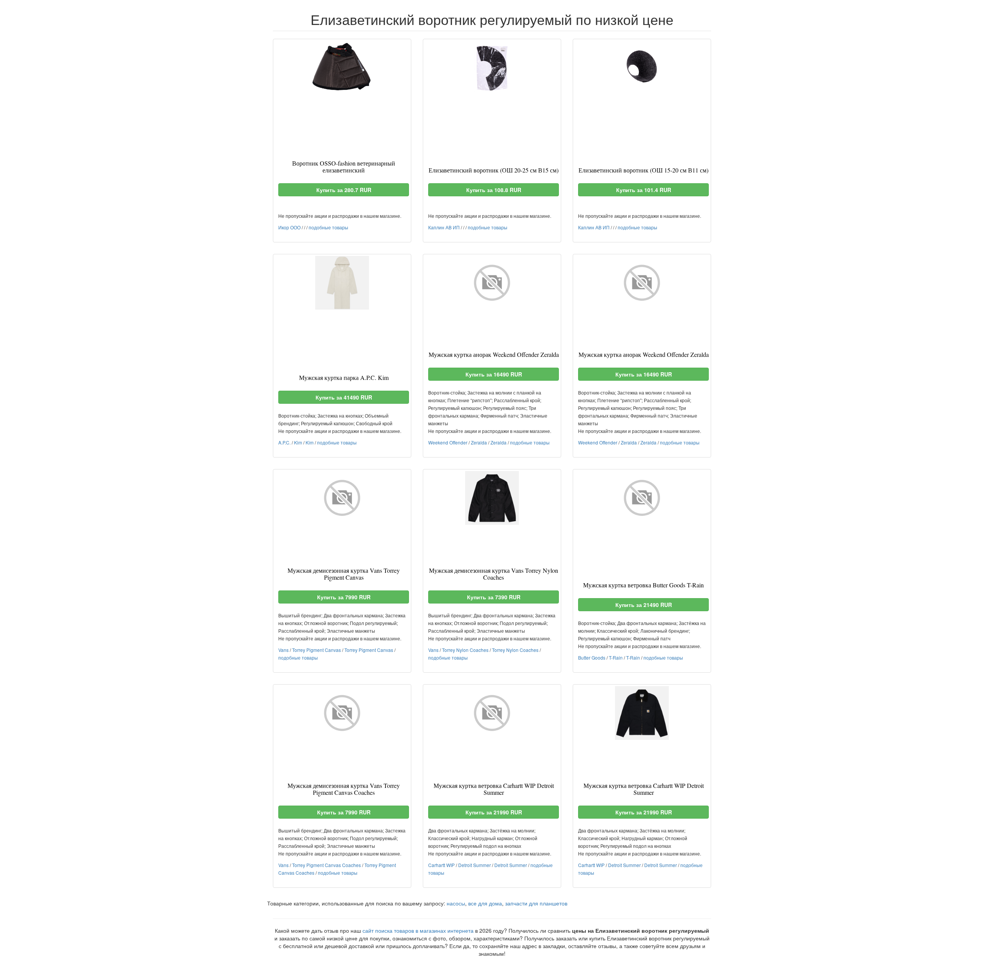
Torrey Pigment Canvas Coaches (326, 865)
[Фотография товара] (342, 68)
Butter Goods (591, 657)
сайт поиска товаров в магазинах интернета (418, 930)
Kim (298, 442)
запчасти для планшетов (536, 903)
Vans (283, 650)
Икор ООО (289, 227)
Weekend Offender (447, 442)
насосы (456, 903)
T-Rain (616, 657)
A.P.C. (284, 442)
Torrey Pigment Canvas (316, 650)
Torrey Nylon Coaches (465, 650)
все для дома (485, 903)
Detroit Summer (474, 865)
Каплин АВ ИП (444, 227)
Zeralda (479, 442)
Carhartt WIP (441, 865)
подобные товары (328, 227)
